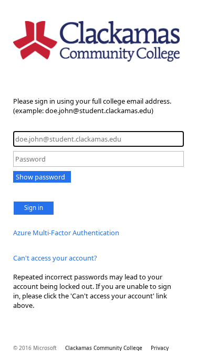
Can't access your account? (55, 258)
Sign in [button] (33, 208)
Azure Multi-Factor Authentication (66, 232)
